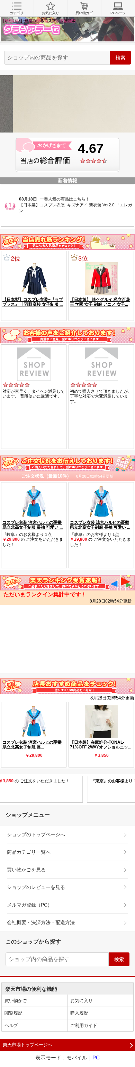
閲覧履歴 (13, 1013)
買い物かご (15, 1000)
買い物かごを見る (26, 869)
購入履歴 (79, 1013)
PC (96, 1057)
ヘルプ (11, 1025)
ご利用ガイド (83, 1025)
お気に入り (50, 13)
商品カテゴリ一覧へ (29, 852)
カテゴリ (17, 13)
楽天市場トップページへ (27, 1044)
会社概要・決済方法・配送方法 (41, 922)
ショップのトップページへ (36, 834)
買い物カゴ (84, 13)
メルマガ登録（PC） (29, 905)
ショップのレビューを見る (36, 887)
